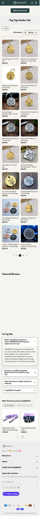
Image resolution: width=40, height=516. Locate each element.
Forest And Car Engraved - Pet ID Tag (29, 113)
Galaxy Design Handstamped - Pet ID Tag (9, 113)
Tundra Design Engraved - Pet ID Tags (29, 192)
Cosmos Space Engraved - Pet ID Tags (28, 245)
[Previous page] (13, 255)
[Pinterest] (11, 487)
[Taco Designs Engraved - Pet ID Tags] (10, 207)
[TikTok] (15, 487)
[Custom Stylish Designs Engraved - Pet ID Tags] (10, 234)
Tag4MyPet (19, 513)
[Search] (32, 3)
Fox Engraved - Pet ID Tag (9, 166)
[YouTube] (18, 487)
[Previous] (17, 437)
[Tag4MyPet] (20, 2)
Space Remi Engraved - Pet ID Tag (29, 139)
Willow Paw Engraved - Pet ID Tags (10, 86)
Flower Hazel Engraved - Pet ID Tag (29, 86)
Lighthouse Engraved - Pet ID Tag (28, 219)
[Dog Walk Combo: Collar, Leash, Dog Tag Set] (10, 417)
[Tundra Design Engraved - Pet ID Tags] (29, 181)
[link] (20, 446)
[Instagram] (7, 487)
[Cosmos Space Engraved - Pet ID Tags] (29, 234)
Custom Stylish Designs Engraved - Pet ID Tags (10, 245)
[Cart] (36, 3)
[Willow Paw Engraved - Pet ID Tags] (10, 75)
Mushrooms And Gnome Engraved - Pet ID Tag (29, 60)
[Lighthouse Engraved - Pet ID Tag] (29, 207)
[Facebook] (4, 487)
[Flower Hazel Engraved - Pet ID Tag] (29, 75)
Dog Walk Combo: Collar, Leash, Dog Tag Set (9, 429)
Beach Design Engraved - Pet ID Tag (10, 139)
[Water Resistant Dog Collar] (29, 417)
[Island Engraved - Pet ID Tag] (10, 48)
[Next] (22, 437)
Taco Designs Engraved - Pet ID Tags (10, 219)
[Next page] (26, 255)
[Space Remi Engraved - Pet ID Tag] (29, 128)
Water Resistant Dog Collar (28, 429)
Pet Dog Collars (9, 405)
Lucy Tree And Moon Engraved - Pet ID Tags (10, 192)
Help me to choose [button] (20, 10)
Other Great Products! (25, 405)
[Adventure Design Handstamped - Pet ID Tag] (29, 154)
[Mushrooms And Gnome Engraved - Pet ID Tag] (29, 48)
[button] (3, 2)
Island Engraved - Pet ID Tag (10, 60)
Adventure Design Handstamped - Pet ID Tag (28, 166)
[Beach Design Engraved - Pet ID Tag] (10, 128)
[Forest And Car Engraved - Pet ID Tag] (29, 101)
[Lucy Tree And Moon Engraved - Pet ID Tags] (10, 181)
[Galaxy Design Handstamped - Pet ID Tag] (10, 101)
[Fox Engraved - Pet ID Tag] (10, 154)
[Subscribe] (37, 482)
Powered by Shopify (30, 513)
